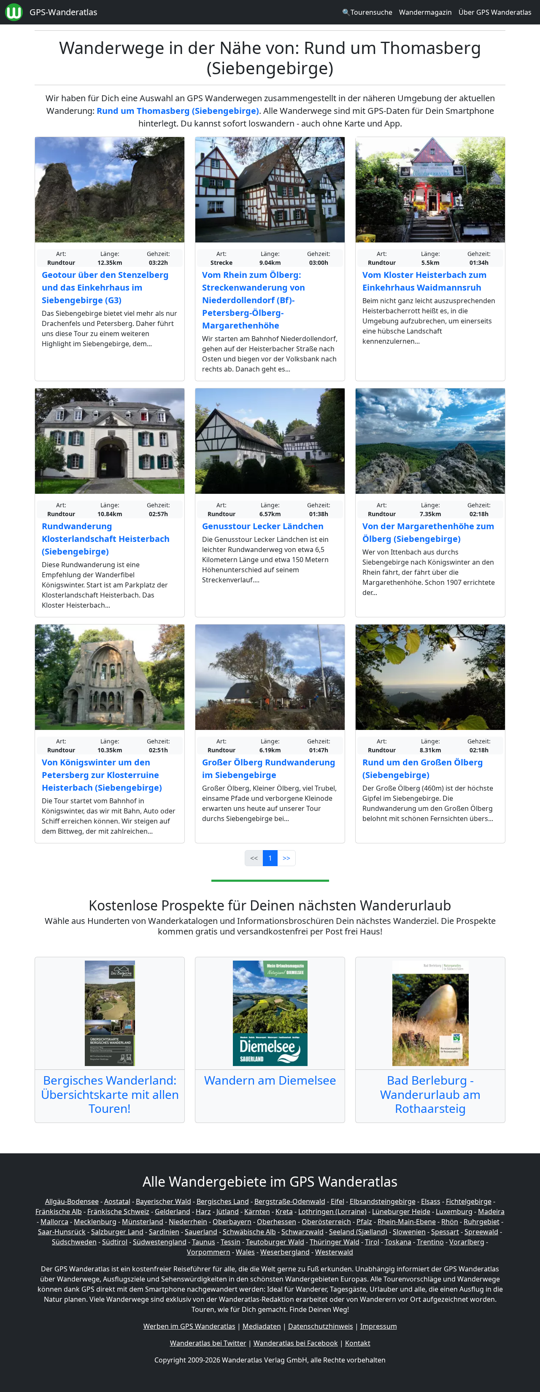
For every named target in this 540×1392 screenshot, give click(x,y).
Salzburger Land (117, 1231)
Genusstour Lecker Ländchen (263, 526)
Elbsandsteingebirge (383, 1201)
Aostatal (117, 1201)
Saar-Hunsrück (62, 1231)
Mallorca (54, 1221)
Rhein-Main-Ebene (407, 1221)
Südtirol (114, 1242)
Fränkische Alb (58, 1211)
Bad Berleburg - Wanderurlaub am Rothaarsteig (430, 1094)
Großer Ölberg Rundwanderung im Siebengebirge (268, 769)
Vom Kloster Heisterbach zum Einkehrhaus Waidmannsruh (424, 281)
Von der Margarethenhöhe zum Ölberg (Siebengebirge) (428, 532)
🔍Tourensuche (367, 12)
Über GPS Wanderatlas (495, 12)
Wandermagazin (425, 12)
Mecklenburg (95, 1221)
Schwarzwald (302, 1231)
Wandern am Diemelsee (270, 1080)
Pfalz (364, 1221)
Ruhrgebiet (482, 1221)
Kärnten (257, 1211)
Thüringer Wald (334, 1242)
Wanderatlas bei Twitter (208, 1343)
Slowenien (409, 1231)
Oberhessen (276, 1221)
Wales (245, 1252)
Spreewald (481, 1231)
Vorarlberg (466, 1242)
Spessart (445, 1231)
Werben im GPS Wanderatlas (189, 1326)
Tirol (372, 1242)
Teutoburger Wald (275, 1242)
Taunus (203, 1242)
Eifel (337, 1201)
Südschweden (74, 1242)
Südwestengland (159, 1242)
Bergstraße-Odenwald (289, 1201)
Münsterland (142, 1221)
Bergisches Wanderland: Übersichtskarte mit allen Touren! (110, 1094)
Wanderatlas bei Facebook (296, 1343)
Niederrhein (188, 1221)
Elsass (430, 1201)
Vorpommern (208, 1252)
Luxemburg (454, 1211)
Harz (203, 1211)
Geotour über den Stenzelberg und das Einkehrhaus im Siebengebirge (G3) (105, 287)
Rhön (449, 1221)
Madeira (491, 1211)
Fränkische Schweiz (118, 1211)
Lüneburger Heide (401, 1211)
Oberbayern (232, 1221)
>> (286, 858)
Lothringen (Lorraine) (332, 1211)
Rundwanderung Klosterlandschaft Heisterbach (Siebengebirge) (106, 538)
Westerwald (334, 1252)
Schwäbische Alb (249, 1231)
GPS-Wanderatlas (63, 12)
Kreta (284, 1211)
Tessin (230, 1242)
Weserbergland (285, 1252)
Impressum (378, 1326)
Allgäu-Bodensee (72, 1201)
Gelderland (172, 1211)
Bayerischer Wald (163, 1201)
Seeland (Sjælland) (358, 1231)
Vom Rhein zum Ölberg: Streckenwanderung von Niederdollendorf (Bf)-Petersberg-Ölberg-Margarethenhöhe (253, 300)
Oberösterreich (326, 1221)
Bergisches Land (223, 1201)
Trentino (430, 1242)
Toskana (398, 1242)
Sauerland (201, 1231)
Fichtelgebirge (468, 1201)
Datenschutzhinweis (320, 1326)
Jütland (227, 1211)
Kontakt (357, 1343)
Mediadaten (262, 1326)
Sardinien (164, 1231)
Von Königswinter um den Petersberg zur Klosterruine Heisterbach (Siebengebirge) (102, 775)
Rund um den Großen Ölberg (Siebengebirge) (422, 769)
